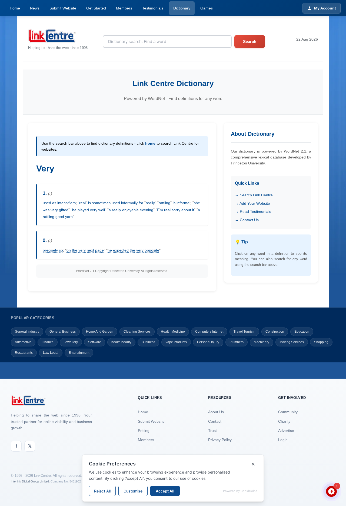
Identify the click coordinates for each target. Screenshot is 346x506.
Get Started (96, 8)
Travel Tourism (244, 331)
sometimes (101, 203)
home (150, 143)
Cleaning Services (137, 331)
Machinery (261, 342)
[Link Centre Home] (58, 35)
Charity (284, 421)
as (54, 203)
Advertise (286, 430)
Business (148, 342)
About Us (216, 412)
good (59, 216)
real (82, 203)
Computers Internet (209, 331)
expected (121, 250)
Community (288, 412)
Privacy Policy (220, 440)
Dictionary (181, 8)
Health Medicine (173, 331)
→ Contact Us (247, 220)
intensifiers (66, 203)
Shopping (321, 342)
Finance (48, 342)
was (46, 210)
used (47, 203)
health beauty (121, 342)
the (74, 250)
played (83, 210)
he (74, 210)
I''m (160, 210)
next (90, 250)
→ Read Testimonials (253, 211)
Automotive (23, 342)
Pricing (143, 430)
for (141, 203)
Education (301, 331)
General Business (62, 331)
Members (124, 8)
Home (15, 8)
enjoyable (130, 210)
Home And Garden (99, 331)
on (68, 250)
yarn (69, 216)
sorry (176, 210)
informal (183, 203)
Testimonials (152, 8)
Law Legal (50, 353)
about (186, 210)
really (150, 203)
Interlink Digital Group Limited (30, 481)
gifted (63, 210)
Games (206, 8)
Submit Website (62, 8)
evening (146, 210)
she (197, 203)
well (101, 210)
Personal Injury (208, 342)
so (61, 250)
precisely (50, 250)
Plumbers (236, 342)
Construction (274, 331)
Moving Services (292, 342)
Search (249, 41)
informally (129, 203)
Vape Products (176, 342)
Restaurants (24, 353)
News (34, 8)
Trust (212, 430)
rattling (164, 203)
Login (283, 440)
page (99, 250)
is (89, 203)
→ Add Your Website (252, 203)
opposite (152, 250)
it (193, 210)
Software (94, 342)
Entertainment (79, 353)
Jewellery (71, 342)
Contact (214, 421)
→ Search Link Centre (254, 195)
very (54, 210)
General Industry (27, 331)
